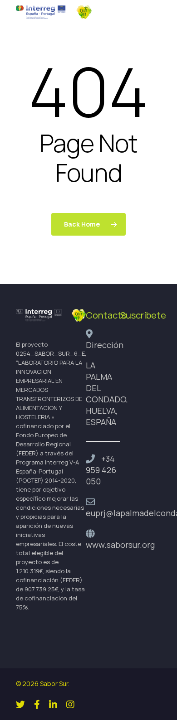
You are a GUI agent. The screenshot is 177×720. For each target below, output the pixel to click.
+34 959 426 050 (101, 470)
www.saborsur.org (120, 544)
